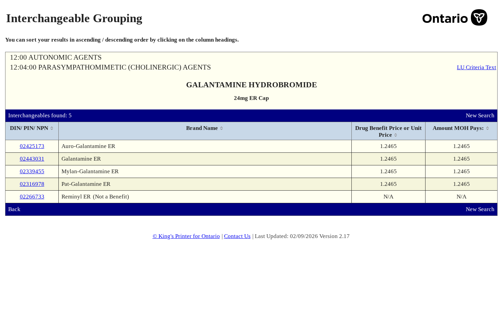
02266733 (32, 196)
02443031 (32, 158)
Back (14, 209)
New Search (480, 115)
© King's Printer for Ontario (186, 236)
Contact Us (237, 236)
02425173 (32, 146)
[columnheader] (32, 131)
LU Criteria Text (476, 67)
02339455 (32, 171)
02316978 (32, 184)
